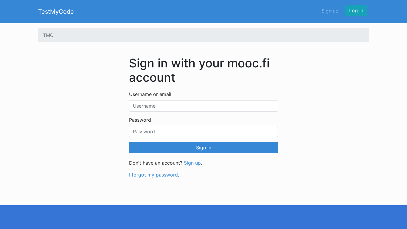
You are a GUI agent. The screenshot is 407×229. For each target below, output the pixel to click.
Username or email (150, 94)
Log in (356, 10)
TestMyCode (56, 11)
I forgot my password (153, 175)
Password (140, 120)
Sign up (329, 11)
